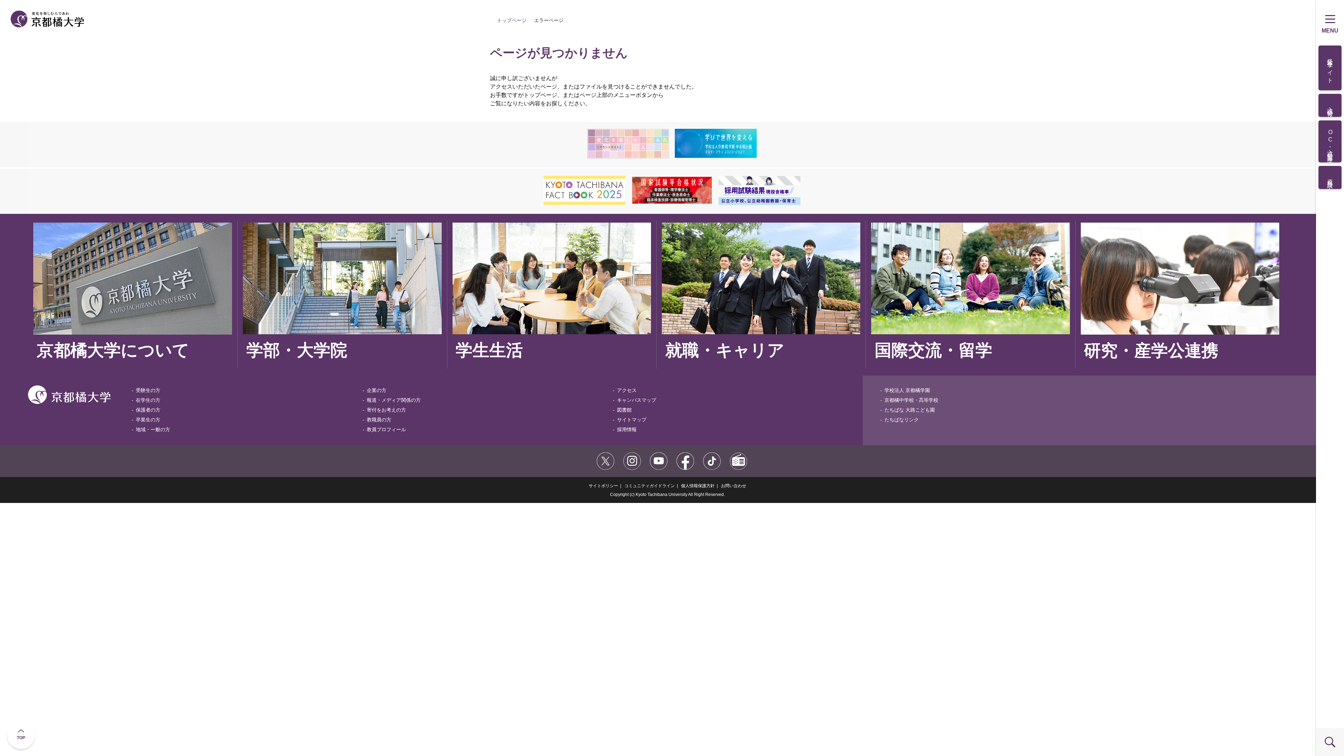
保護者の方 (148, 410)
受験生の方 (148, 390)
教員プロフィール (386, 429)
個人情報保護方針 (698, 485)
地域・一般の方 (153, 429)
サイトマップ (631, 419)
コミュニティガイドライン (649, 485)
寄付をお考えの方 (386, 410)
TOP (21, 737)
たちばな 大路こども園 (909, 410)
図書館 (624, 410)
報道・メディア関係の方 (394, 400)
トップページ (511, 20)
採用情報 (627, 429)
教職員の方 (379, 419)
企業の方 (376, 390)
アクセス (627, 390)
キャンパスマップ (636, 400)
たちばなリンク (901, 419)
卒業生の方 (148, 419)
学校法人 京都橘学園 (907, 390)
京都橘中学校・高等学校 (911, 400)
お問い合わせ (733, 485)
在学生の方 (148, 400)
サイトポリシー (603, 485)
